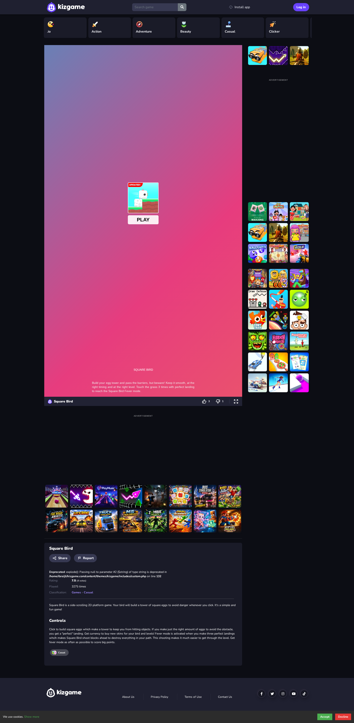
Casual (88, 592)
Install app (242, 7)
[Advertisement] (143, 447)
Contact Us (225, 697)
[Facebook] (262, 694)
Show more (31, 717)
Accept (324, 717)
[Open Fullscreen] (236, 401)
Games (76, 592)
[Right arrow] (307, 27)
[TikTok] (304, 694)
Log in (301, 7)
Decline (343, 717)
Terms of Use (193, 697)
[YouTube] (293, 694)
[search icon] (182, 7)
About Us (128, 697)
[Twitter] (272, 694)
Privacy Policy (159, 697)
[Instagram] (283, 694)
